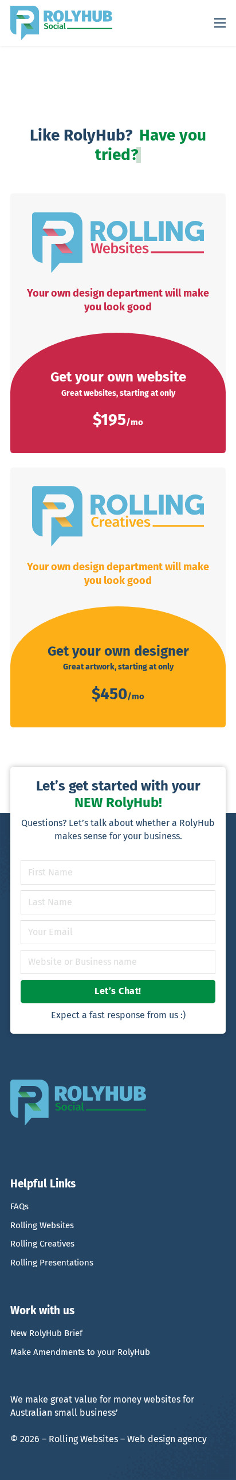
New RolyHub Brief (46, 1333)
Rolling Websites (42, 1225)
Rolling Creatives (42, 1243)
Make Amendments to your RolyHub (80, 1352)
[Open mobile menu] (220, 23)
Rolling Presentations (51, 1262)
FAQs (19, 1206)
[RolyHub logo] (61, 23)
